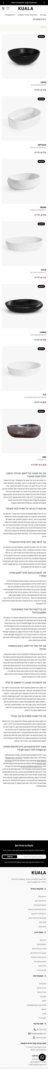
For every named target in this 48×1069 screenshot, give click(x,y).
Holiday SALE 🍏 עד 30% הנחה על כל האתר (24, 2)
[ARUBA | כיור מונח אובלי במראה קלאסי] (24, 181)
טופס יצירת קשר (41, 1038)
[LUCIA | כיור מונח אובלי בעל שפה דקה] (24, 243)
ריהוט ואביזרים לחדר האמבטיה (27, 15)
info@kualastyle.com (38, 1033)
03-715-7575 (41, 1029)
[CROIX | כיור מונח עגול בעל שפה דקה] (24, 56)
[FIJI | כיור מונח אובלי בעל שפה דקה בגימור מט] (24, 368)
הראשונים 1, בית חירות (39, 1059)
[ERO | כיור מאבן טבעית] (24, 431)
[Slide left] (44, 2)
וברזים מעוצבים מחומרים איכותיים (31, 766)
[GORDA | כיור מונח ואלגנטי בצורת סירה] (24, 306)
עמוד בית (43, 15)
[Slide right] (3, 2)
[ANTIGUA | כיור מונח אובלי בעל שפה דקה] (24, 118)
